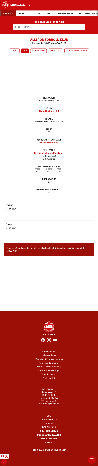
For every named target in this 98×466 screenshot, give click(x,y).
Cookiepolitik (49, 378)
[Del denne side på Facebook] (2, 457)
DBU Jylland (49, 427)
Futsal (49, 443)
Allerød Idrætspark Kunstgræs (49, 153)
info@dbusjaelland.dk (49, 404)
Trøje (37, 169)
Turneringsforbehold (49, 190)
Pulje (49, 129)
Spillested (49, 150)
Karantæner (55, 51)
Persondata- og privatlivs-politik (49, 450)
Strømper (60, 169)
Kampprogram (38, 51)
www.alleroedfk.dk (49, 143)
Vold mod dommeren (49, 363)
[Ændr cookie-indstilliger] (4, 462)
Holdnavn (49, 98)
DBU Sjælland (49, 439)
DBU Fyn (49, 424)
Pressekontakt (49, 352)
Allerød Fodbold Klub (49, 111)
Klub (49, 109)
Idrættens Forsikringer (49, 371)
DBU (49, 416)
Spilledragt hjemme (49, 167)
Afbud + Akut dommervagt (49, 367)
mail (72, 248)
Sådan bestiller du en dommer (49, 359)
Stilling (14, 51)
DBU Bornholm (49, 420)
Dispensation (49, 179)
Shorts (49, 169)
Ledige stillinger (49, 355)
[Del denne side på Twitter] (6, 457)
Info (25, 51)
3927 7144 (12, 251)
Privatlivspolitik (49, 375)
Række (49, 119)
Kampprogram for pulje (76, 51)
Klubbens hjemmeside (49, 140)
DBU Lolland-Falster (49, 435)
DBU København (49, 431)
